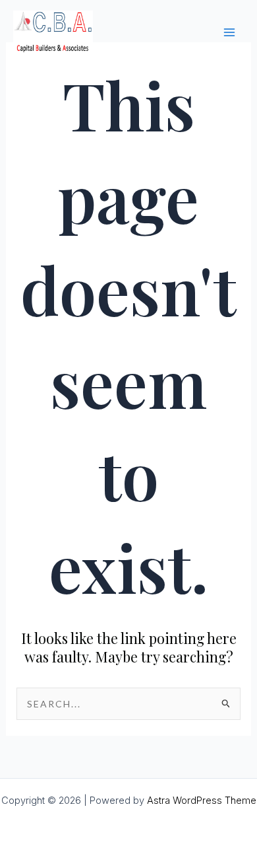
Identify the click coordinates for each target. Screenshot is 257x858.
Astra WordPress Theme (201, 800)
